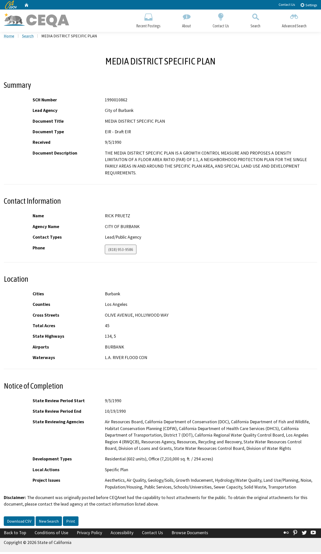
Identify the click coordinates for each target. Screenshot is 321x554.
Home (9, 35)
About (186, 26)
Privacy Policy (89, 532)
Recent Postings (148, 26)
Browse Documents (190, 532)
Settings (311, 5)
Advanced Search (294, 26)
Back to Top (15, 532)
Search (255, 26)
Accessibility (122, 532)
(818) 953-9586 (120, 249)
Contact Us (287, 4)
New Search (49, 521)
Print (70, 521)
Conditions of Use (51, 532)
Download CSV (19, 521)
